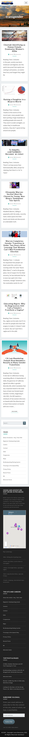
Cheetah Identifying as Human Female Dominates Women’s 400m (14, 48)
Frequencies (6, 455)
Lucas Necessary (15, 54)
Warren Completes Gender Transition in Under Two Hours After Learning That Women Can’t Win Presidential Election (14, 246)
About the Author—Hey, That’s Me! (12, 437)
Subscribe (8, 722)
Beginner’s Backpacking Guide (11, 441)
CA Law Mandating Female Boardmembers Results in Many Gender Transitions (14, 361)
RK (4, 476)
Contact (5, 448)
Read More (15, 411)
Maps (4, 458)
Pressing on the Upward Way (11, 465)
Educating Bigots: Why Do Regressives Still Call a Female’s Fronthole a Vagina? (14, 307)
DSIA (4, 451)
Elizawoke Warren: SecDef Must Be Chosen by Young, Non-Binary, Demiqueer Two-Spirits (14, 196)
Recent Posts (7, 472)
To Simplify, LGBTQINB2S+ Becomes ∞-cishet (14, 152)
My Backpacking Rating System (11, 462)
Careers (5, 444)
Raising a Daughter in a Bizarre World (14, 100)
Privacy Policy (7, 469)
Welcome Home (7, 479)
